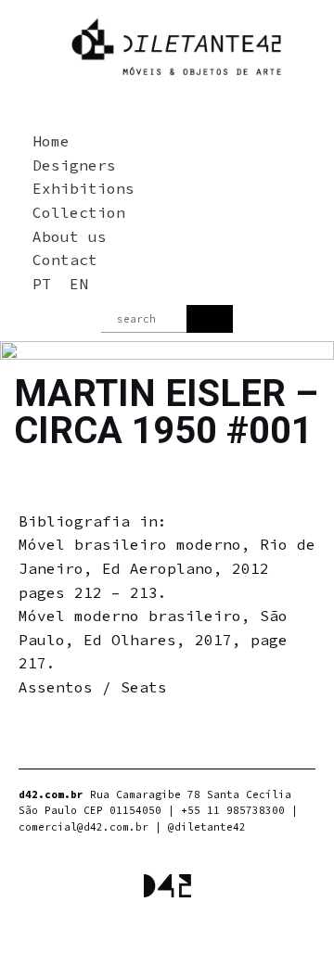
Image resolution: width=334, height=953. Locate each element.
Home (51, 141)
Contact (64, 259)
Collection (78, 212)
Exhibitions (83, 188)
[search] (209, 319)
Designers (74, 165)
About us (69, 236)
